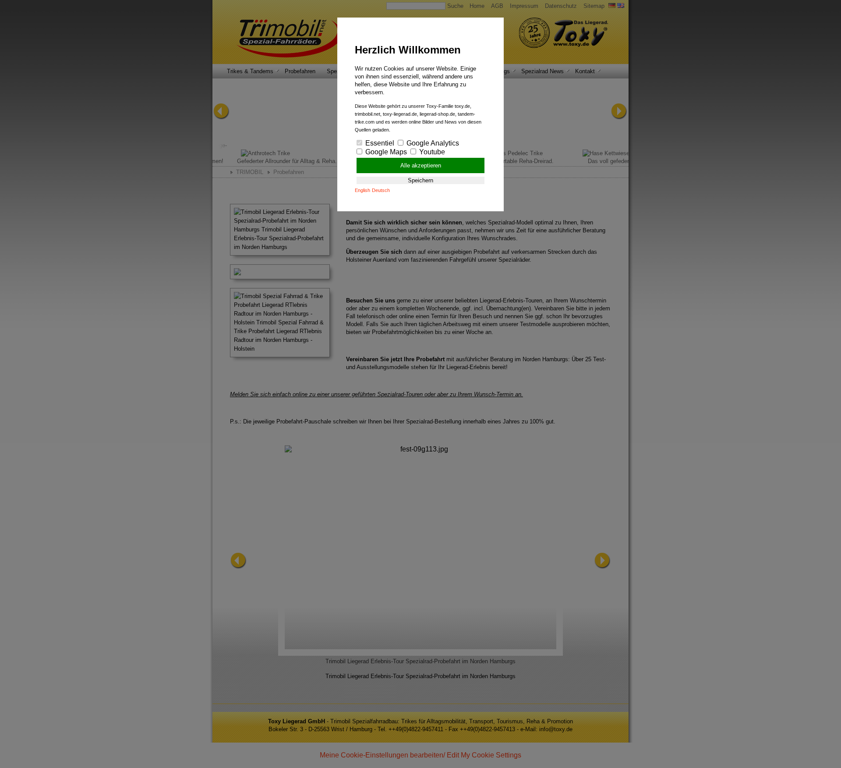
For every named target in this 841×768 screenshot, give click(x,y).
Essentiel (379, 143)
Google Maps (385, 152)
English (362, 190)
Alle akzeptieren (420, 165)
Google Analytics (432, 143)
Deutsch (381, 190)
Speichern (420, 180)
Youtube (431, 152)
